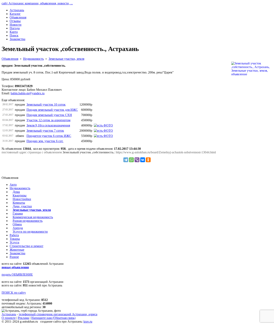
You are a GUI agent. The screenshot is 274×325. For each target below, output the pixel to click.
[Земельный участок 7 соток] (103, 130)
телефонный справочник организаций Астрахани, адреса (58, 314)
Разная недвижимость (28, 220)
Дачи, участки (22, 206)
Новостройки (22, 199)
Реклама (23, 318)
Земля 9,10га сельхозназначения (48, 125)
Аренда (18, 228)
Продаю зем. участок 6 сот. (44, 141)
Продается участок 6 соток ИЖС (48, 136)
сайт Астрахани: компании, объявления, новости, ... (37, 3)
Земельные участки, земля (66, 58)
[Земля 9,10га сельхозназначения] (103, 125)
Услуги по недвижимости (30, 231)
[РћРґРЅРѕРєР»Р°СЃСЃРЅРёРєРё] (148, 159)
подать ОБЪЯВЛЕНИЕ (17, 274)
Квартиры (19, 195)
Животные (17, 249)
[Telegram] (125, 159)
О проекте (9, 318)
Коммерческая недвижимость (33, 217)
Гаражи (18, 213)
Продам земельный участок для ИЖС (52, 109)
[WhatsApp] (131, 159)
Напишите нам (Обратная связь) (53, 318)
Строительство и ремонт (26, 246)
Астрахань (9, 314)
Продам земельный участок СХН (49, 115)
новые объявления (15, 267)
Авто (13, 184)
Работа (14, 235)
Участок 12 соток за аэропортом (48, 120)
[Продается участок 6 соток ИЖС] (103, 136)
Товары (15, 238)
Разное (14, 257)
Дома (16, 192)
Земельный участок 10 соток (46, 104)
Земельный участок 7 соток (45, 130)
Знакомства (17, 253)
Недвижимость (33, 58)
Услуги (14, 242)
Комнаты (19, 202)
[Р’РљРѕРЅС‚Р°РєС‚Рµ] (142, 159)
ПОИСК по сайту (14, 292)
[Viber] (137, 159)
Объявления (10, 58)
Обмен (17, 224)
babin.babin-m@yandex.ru (28, 93)
